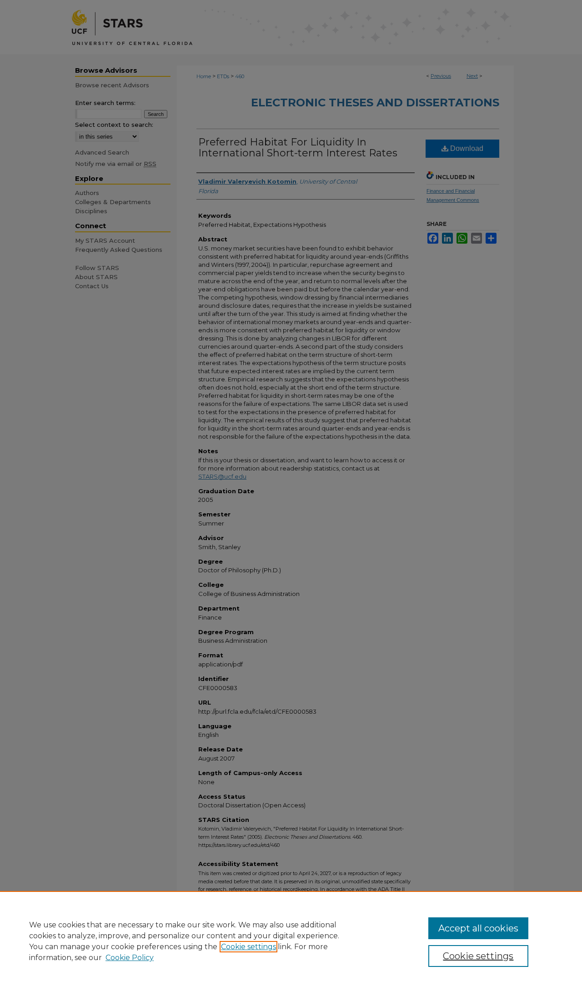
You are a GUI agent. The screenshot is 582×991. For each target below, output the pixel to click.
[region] (291, 941)
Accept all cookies (478, 928)
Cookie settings (248, 946)
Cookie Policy (129, 957)
